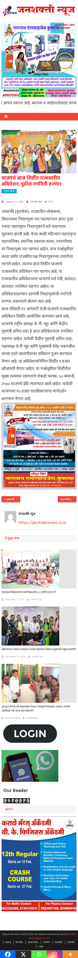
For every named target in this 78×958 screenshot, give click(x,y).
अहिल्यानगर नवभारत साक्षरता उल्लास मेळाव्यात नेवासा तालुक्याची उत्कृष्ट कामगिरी (39, 649)
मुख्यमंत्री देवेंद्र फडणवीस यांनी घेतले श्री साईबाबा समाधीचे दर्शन (68, 499)
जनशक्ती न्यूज (36, 201)
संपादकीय (58, 942)
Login (41, 946)
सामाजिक (71, 942)
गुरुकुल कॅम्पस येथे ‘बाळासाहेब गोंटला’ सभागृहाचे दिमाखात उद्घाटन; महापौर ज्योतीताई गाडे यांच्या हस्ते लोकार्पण (36, 709)
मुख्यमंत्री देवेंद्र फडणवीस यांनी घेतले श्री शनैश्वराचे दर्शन (13, 499)
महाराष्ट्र (8, 942)
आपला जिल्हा (9, 191)
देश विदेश (19, 942)
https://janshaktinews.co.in (42, 522)
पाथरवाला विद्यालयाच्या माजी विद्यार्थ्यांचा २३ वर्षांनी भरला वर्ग (29, 592)
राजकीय (46, 942)
